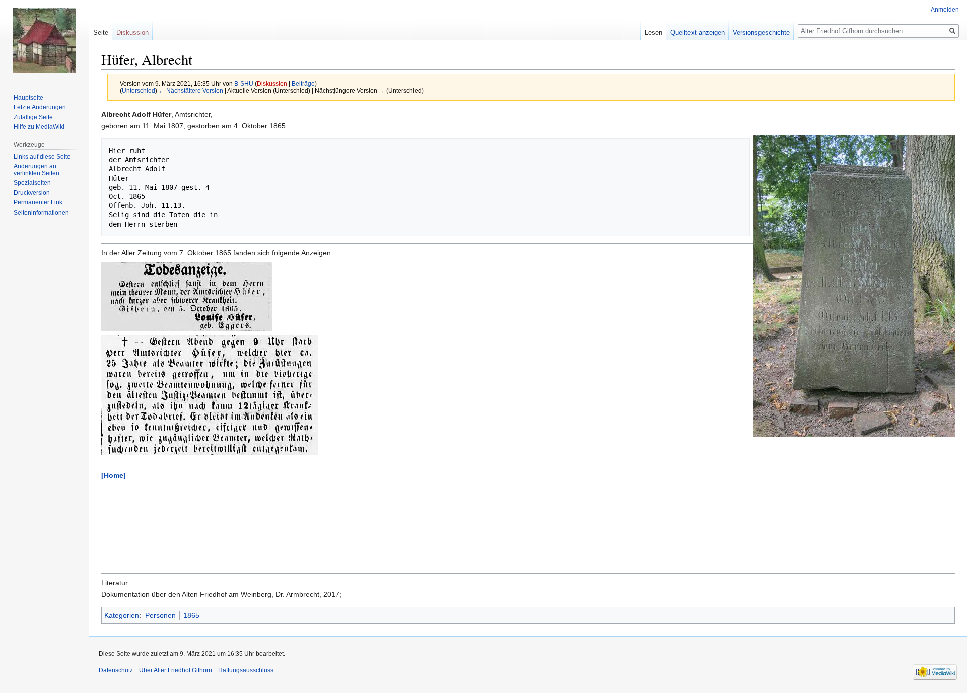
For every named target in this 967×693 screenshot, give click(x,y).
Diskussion (272, 83)
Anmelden (945, 9)
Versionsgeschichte (761, 32)
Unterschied (138, 90)
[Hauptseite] (44, 40)
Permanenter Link (38, 202)
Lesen (653, 32)
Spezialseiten (32, 182)
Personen (160, 615)
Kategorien (121, 615)
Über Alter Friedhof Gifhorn (175, 670)
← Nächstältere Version (191, 90)
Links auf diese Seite (42, 156)
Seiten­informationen (41, 212)
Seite (100, 32)
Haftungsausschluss (245, 670)
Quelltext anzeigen (697, 32)
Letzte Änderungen (40, 107)
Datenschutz (116, 670)
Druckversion (32, 192)
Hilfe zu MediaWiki (39, 126)
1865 (191, 615)
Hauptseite (28, 97)
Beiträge (303, 83)
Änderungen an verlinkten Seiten (36, 170)
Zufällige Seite (33, 117)
